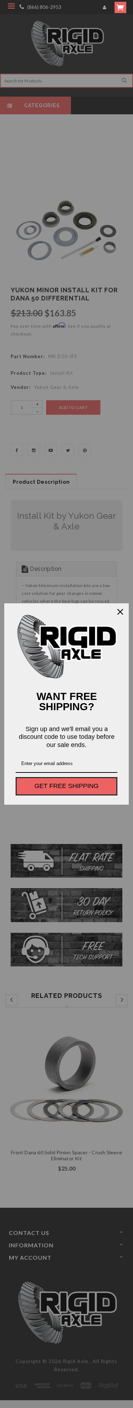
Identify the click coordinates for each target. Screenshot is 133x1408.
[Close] (120, 611)
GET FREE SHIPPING (66, 785)
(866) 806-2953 (44, 7)
